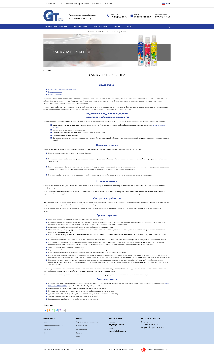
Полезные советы (55, 94)
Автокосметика (100, 26)
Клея (129, 26)
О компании (49, 4)
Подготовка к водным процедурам (62, 89)
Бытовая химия (80, 26)
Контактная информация (77, 4)
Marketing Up (161, 349)
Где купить (97, 4)
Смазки (117, 26)
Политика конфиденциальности (56, 349)
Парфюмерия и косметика (55, 26)
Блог (60, 4)
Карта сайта (81, 349)
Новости (108, 4)
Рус (167, 3)
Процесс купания (55, 92)
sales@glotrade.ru (142, 16)
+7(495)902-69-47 (119, 16)
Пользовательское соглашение (121, 349)
